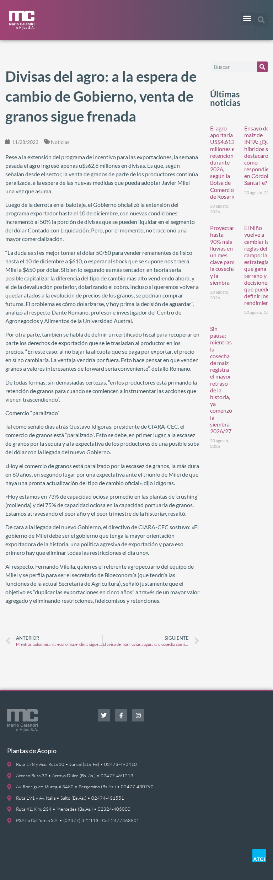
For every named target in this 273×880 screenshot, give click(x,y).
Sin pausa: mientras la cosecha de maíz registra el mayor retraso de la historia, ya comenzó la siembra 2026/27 (221, 379)
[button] (247, 18)
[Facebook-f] (121, 715)
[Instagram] (138, 715)
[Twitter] (104, 715)
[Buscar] (262, 66)
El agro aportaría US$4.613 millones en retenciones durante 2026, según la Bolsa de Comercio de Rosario (224, 162)
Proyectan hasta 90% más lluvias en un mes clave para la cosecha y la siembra (222, 255)
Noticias (60, 142)
